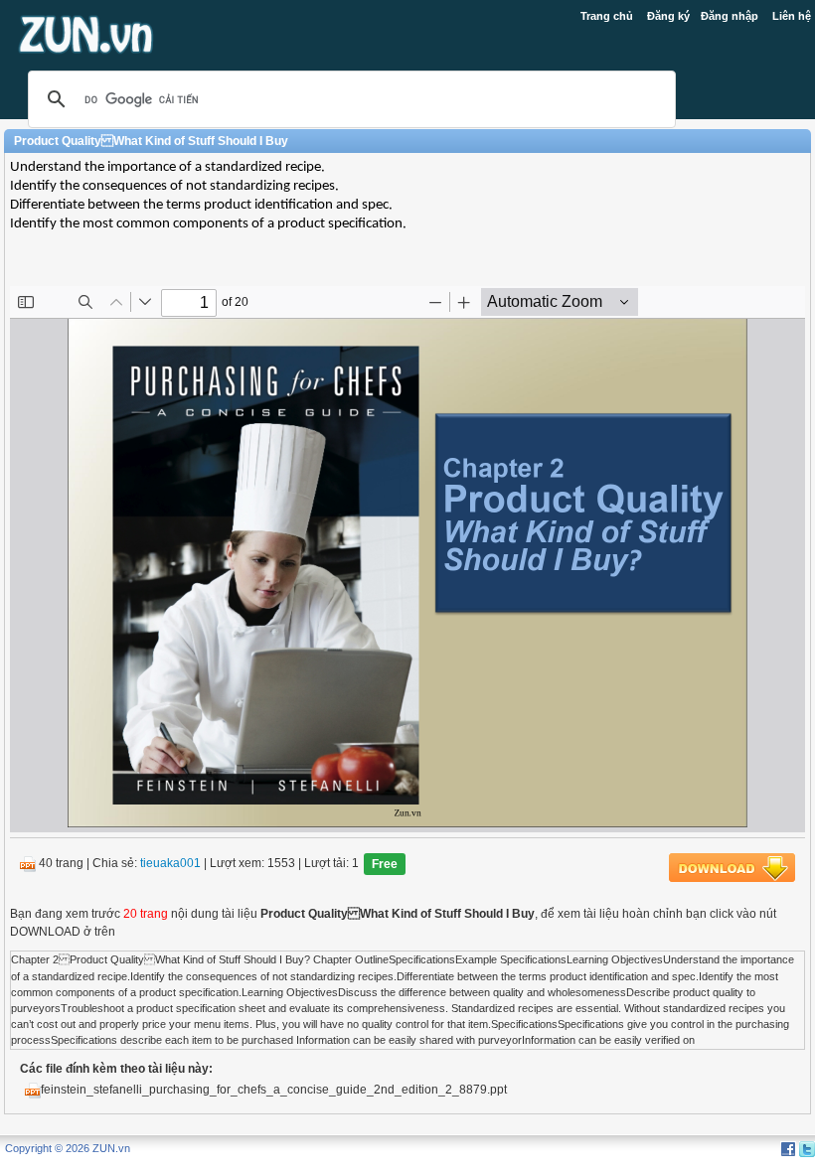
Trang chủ (606, 16)
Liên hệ (791, 16)
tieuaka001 (170, 864)
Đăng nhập (729, 16)
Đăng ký (668, 16)
